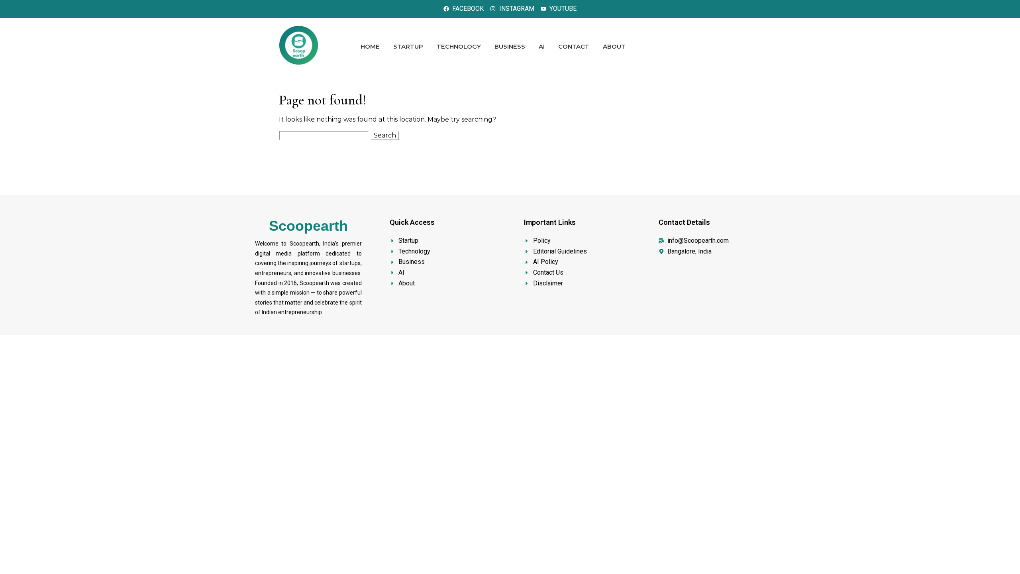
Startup (408, 46)
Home (370, 46)
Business (509, 46)
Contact (573, 46)
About (614, 46)
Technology (459, 46)
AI (542, 46)
